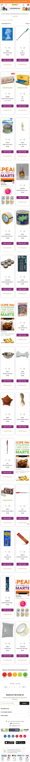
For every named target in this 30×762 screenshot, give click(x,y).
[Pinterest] (17, 736)
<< (1, 20)
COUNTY (7, 142)
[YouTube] (20, 736)
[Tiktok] (24, 736)
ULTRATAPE (7, 234)
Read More (15, 16)
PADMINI (7, 96)
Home (4, 20)
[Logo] (15, 5)
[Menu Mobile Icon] (2, 5)
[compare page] (28, 524)
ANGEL (7, 51)
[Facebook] (5, 736)
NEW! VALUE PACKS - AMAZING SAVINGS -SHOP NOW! (15, 1)
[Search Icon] (7, 5)
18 (19, 687)
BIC (22, 51)
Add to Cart (7, 60)
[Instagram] (13, 736)
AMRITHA (23, 555)
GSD (8, 555)
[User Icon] (23, 5)
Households (10, 20)
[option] (15, 1)
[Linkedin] (9, 736)
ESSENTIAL (22, 188)
